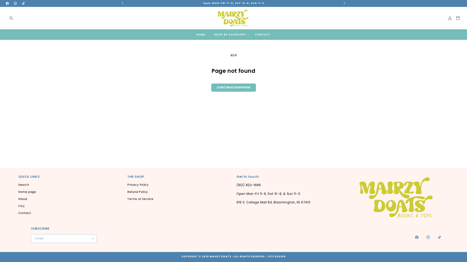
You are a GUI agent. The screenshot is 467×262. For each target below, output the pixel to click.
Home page (27, 192)
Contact (24, 213)
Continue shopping (233, 87)
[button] (11, 18)
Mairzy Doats (220, 256)
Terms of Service (140, 199)
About (23, 199)
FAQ (21, 206)
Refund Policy (137, 192)
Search (23, 185)
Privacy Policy (137, 185)
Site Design (277, 256)
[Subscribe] (92, 238)
